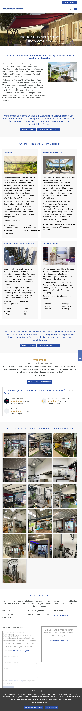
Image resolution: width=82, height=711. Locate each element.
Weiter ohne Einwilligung (33, 707)
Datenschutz (36, 691)
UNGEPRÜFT (72, 390)
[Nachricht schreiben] (80, 359)
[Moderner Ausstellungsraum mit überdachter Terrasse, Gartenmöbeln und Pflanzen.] (40, 521)
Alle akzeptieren (51, 707)
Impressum (46, 691)
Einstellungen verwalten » (41, 702)
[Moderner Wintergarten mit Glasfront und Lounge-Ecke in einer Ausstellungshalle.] (14, 546)
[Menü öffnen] (80, 352)
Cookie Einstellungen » (20, 651)
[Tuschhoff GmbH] (21, 9)
